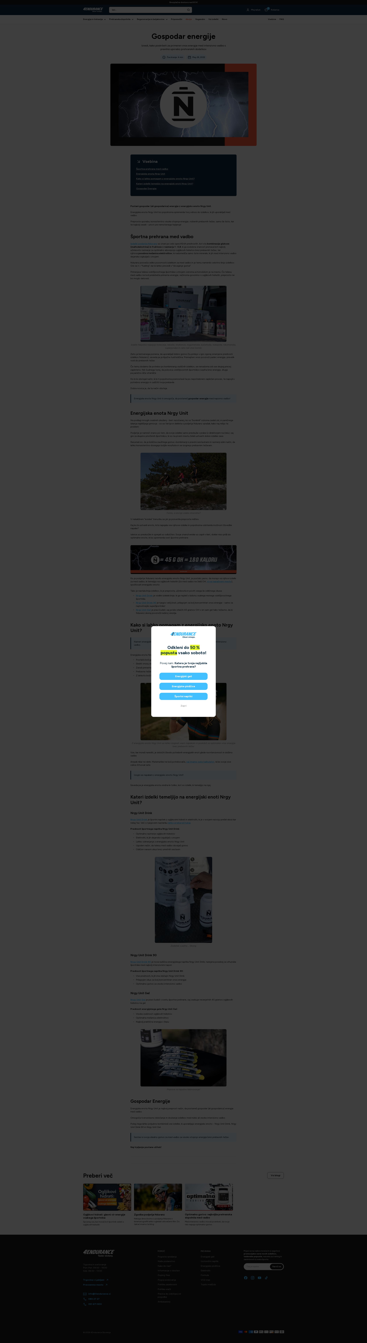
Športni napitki (183, 696)
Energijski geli (183, 676)
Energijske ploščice (183, 686)
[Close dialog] (212, 629)
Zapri (184, 705)
